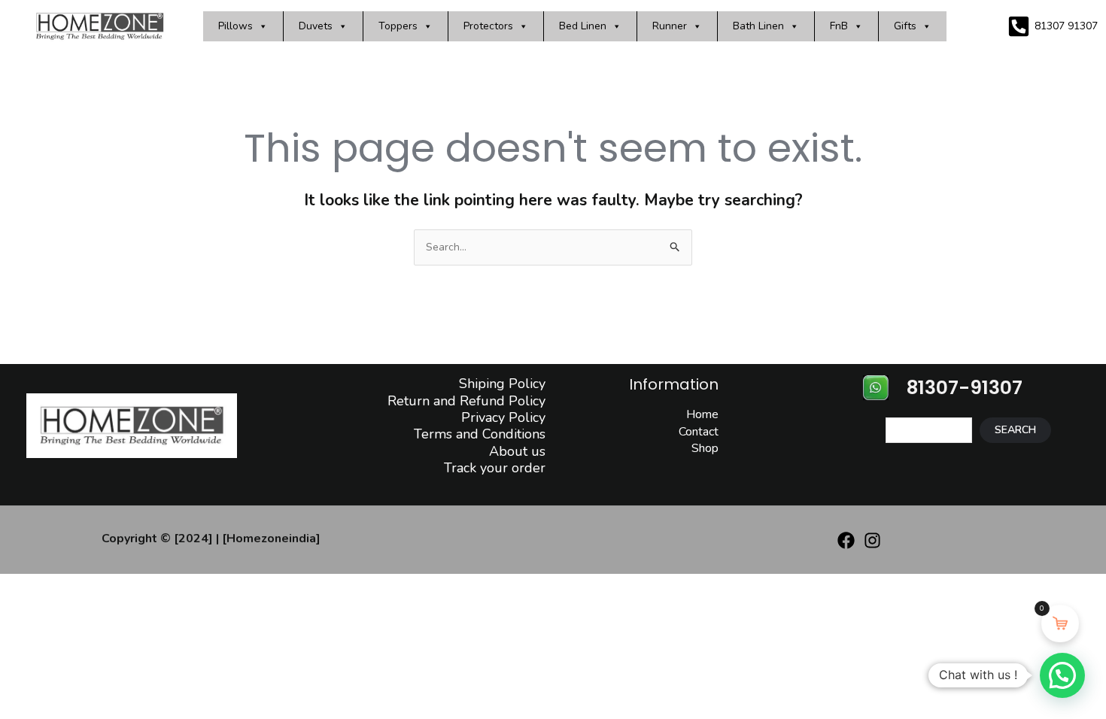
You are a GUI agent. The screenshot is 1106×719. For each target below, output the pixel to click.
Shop (705, 448)
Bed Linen (582, 26)
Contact (699, 431)
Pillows (235, 26)
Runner (669, 26)
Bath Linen (758, 26)
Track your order (494, 468)
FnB (839, 26)
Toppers (398, 26)
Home (702, 414)
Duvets (316, 26)
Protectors (488, 26)
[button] (1062, 675)
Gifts (905, 26)
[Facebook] (846, 540)
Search (1015, 430)
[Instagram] (872, 540)
